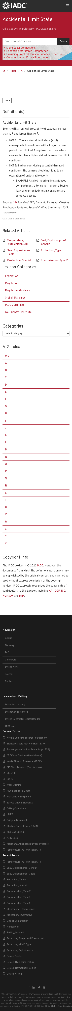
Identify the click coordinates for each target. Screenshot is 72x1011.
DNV (21, 596)
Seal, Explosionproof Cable (21, 874)
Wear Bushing (14, 785)
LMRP (10, 814)
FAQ (7, 652)
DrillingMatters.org (15, 704)
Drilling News (12, 667)
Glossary (9, 645)
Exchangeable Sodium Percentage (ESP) (28, 749)
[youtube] (44, 987)
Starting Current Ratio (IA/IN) (23, 826)
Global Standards (16, 218)
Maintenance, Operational (20, 909)
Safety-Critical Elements (20, 802)
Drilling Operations (16, 808)
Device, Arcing (14, 974)
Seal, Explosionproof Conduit (22, 868)
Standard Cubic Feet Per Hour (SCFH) (26, 743)
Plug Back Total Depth (18, 791)
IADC (40, 565)
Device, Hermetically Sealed (21, 968)
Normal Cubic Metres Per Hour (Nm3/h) (27, 738)
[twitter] (39, 987)
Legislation (11, 276)
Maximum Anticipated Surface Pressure (28, 844)
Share (7, 100)
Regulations (12, 283)
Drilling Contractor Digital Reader (22, 719)
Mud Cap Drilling (15, 832)
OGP (57, 591)
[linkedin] (33, 987)
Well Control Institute (18, 312)
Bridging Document (17, 820)
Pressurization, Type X (19, 903)
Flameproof (13, 927)
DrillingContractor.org (16, 712)
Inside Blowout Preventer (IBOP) (24, 761)
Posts (13, 71)
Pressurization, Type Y (18, 897)
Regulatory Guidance (17, 290)
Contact (9, 681)
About (8, 638)
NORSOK (8, 596)
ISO (63, 591)
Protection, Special (19, 260)
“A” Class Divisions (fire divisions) (24, 767)
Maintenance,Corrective (19, 915)
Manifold (11, 773)
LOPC (10, 779)
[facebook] (29, 987)
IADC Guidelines (14, 305)
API (14, 202)
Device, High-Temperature (20, 962)
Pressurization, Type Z (54, 260)
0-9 (7, 356)
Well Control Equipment (19, 796)
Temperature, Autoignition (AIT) (24, 850)
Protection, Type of (52, 250)
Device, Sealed (14, 956)
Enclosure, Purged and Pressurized (25, 938)
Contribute (10, 659)
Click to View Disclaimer (61, 1006)
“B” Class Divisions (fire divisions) (24, 755)
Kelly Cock (12, 838)
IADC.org (10, 726)
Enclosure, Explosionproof (20, 950)
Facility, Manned (15, 932)
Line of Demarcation (17, 921)
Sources (9, 674)
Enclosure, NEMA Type (19, 944)
